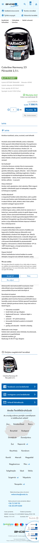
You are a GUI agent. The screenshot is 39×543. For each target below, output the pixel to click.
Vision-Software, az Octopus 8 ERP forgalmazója (19, 540)
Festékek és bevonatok (12, 11)
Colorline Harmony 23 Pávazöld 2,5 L (10, 377)
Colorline (15, 22)
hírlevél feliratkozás (15, 402)
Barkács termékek (30, 11)
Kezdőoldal (5, 20)
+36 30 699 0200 (15, 506)
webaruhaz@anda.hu (19, 494)
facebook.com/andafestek (18, 386)
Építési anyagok (10, 15)
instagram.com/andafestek (18, 394)
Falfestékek (15, 20)
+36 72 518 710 (14, 503)
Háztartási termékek (30, 15)
